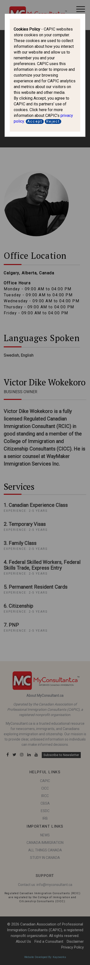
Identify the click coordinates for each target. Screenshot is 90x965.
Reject (53, 121)
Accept (34, 121)
